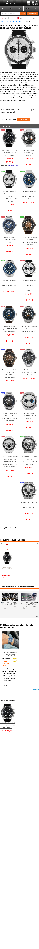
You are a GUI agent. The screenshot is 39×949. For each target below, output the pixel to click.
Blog (35, 8)
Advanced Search (23, 119)
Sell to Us (11, 8)
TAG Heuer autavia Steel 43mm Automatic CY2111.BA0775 (10, 654)
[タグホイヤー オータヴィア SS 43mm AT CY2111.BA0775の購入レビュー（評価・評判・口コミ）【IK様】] (10, 632)
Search (23, 13)
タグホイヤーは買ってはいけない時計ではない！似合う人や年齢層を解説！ (28, 605)
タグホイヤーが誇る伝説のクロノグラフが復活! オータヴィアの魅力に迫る (9, 605)
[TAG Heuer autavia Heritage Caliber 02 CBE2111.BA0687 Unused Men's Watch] (29, 453)
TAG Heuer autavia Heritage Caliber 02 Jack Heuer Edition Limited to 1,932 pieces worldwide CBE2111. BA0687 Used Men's (10, 461)
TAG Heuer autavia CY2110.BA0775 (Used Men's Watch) (29, 416)
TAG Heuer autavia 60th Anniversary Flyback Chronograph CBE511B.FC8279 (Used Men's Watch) (29, 285)
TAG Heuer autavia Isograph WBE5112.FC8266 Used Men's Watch (9, 329)
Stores (19, 8)
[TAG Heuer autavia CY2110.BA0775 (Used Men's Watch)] (29, 409)
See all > (35, 617)
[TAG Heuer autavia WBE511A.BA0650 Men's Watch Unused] (29, 187)
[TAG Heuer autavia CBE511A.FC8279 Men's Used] (9, 146)
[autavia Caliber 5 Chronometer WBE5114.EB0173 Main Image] (29, 322)
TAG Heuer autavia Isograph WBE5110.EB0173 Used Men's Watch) (29, 372)
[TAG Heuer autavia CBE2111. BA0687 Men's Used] (9, 453)
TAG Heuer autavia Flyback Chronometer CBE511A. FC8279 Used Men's (9, 153)
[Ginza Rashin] (9, 187)
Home (1, 21)
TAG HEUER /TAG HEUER (14, 21)
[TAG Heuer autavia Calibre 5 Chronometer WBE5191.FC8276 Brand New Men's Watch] (9, 366)
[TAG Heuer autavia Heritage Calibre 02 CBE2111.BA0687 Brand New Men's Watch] (29, 499)
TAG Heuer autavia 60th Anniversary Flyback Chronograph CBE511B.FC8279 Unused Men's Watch (9, 196)
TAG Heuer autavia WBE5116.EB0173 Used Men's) (9, 240)
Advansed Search (32, 13)
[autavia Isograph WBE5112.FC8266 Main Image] (9, 322)
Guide (27, 8)
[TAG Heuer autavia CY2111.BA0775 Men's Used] (29, 146)
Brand (3, 8)
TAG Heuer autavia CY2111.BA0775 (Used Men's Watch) (29, 153)
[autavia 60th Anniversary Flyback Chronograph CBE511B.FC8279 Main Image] (29, 277)
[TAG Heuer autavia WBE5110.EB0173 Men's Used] (29, 366)
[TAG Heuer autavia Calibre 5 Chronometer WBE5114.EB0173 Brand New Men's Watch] (9, 409)
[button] (36, 603)
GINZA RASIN (7, 3)
